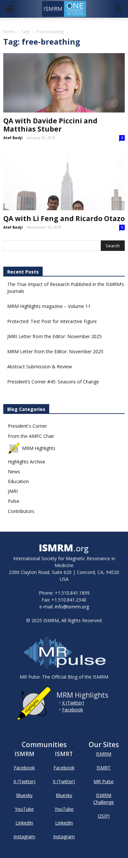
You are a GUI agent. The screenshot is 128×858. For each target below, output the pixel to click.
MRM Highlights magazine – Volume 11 (49, 306)
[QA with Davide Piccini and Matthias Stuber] (64, 82)
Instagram (24, 836)
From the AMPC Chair (31, 436)
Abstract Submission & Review (39, 366)
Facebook (72, 709)
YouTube (24, 809)
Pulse (13, 501)
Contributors (21, 511)
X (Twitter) (73, 703)
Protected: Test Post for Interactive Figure (52, 321)
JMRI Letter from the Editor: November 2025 (54, 336)
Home (9, 31)
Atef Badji (13, 137)
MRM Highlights (38, 448)
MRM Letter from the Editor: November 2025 (55, 351)
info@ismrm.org (72, 606)
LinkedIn (24, 823)
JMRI (13, 491)
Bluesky (24, 795)
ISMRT (103, 768)
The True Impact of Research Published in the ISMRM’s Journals (65, 287)
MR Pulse (104, 781)
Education (18, 481)
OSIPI (104, 816)
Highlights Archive (26, 462)
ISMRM (103, 754)
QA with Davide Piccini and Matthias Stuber (50, 124)
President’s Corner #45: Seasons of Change (53, 381)
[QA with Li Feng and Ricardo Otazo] (64, 180)
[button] (119, 9)
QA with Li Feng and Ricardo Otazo (64, 218)
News (14, 471)
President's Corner (27, 426)
